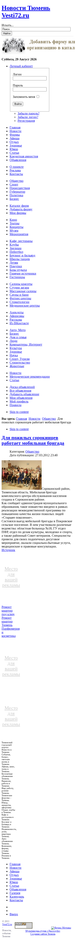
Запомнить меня (24, 96)
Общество (49, 418)
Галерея (15, 893)
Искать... (8, 25)
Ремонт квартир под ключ (8, 610)
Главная (21, 418)
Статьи (14, 885)
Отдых (14, 875)
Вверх (14, 914)
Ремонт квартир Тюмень (7, 621)
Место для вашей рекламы (11, 577)
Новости (34, 418)
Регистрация (26, 120)
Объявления (18, 889)
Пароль (18, 85)
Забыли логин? (28, 117)
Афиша (14, 871)
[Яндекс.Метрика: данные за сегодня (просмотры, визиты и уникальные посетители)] (61, 928)
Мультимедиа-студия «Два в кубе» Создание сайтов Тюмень (42, 932)
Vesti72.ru (7, 924)
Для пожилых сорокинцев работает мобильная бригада (33, 440)
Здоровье (16, 878)
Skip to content (19, 412)
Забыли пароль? (28, 113)
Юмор (14, 882)
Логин (17, 74)
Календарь (17, 896)
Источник (8, 550)
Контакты (16, 900)
